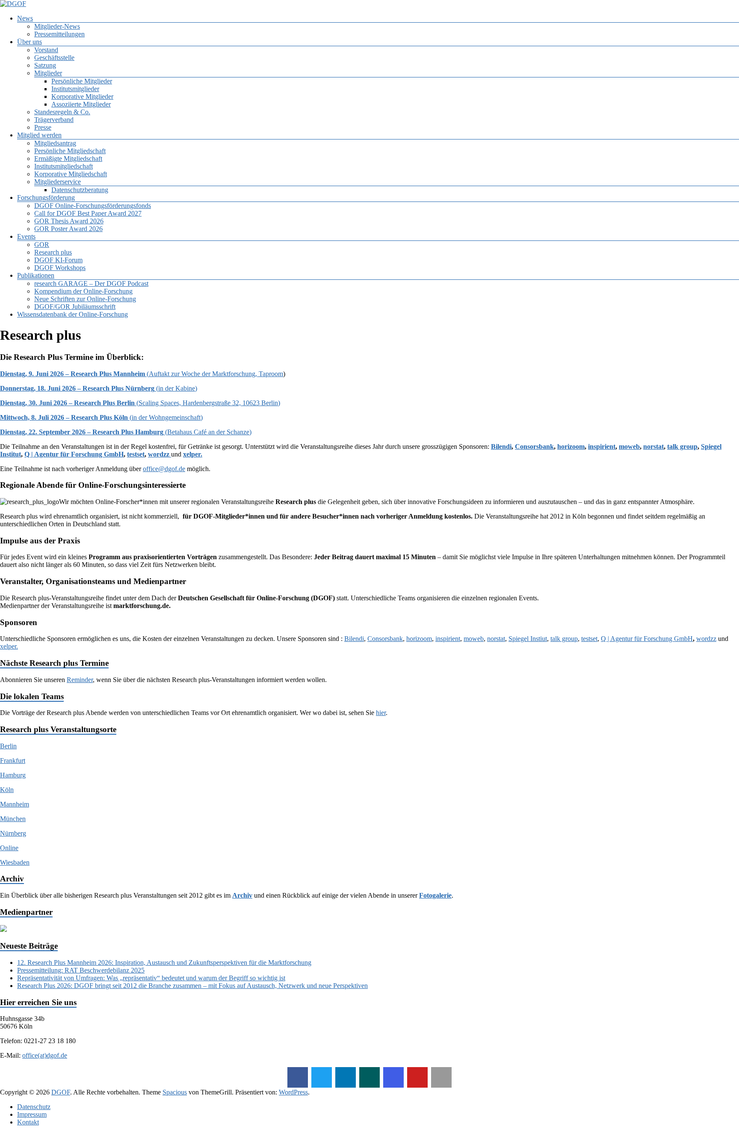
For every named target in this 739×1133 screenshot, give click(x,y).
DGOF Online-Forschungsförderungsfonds (92, 205)
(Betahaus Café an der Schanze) (125, 432)
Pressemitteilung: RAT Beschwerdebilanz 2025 (81, 970)
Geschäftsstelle (54, 57)
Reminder (80, 679)
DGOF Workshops (60, 267)
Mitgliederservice (57, 181)
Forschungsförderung (46, 197)
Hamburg (13, 775)
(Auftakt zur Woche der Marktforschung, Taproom (141, 373)
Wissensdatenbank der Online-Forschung (72, 314)
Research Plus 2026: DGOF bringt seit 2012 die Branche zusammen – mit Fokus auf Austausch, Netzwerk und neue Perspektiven (192, 985)
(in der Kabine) (98, 388)
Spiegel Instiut (527, 638)
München (13, 818)
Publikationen (35, 275)
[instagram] (393, 1077)
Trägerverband (54, 119)
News (25, 18)
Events (26, 236)
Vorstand (46, 49)
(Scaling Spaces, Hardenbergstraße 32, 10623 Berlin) (140, 402)
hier (381, 712)
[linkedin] (345, 1077)
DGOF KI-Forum (58, 260)
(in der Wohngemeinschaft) (101, 417)
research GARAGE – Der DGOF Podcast (91, 283)
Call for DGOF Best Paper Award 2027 (88, 213)
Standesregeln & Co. (62, 112)
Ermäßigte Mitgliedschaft (68, 158)
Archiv (242, 895)
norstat (653, 446)
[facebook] (297, 1077)
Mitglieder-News (57, 26)
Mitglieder (48, 73)
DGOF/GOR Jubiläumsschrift (74, 306)
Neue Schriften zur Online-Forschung (85, 299)
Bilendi (501, 446)
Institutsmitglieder (75, 88)
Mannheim (14, 804)
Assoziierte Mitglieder (81, 104)
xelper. (192, 454)
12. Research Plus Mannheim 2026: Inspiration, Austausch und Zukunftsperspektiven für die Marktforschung (164, 962)
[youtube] (417, 1077)
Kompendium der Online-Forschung (83, 291)
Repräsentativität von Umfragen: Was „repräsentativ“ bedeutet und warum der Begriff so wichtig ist (151, 978)
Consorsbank (534, 446)
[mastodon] (441, 1077)
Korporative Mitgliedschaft (70, 174)
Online (9, 847)
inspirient (601, 446)
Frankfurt (12, 760)
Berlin (8, 746)
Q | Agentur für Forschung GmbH (74, 454)
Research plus (53, 252)
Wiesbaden (15, 862)
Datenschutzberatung (79, 189)
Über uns (29, 41)
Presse (42, 127)
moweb (629, 446)
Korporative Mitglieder (82, 96)
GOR (41, 244)
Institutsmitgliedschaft (63, 166)
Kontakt (28, 1122)
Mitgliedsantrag (55, 143)
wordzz (159, 454)
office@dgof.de (164, 468)
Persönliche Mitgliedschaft (70, 150)
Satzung (45, 65)
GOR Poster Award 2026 (68, 228)
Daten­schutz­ (33, 1106)
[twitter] (321, 1077)
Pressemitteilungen (59, 34)
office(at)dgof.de (44, 1055)
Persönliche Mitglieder (81, 81)
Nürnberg (13, 833)
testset (136, 454)
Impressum (32, 1114)
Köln (7, 789)
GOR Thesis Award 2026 (68, 221)
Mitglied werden (39, 135)
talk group (682, 446)
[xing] (369, 1077)
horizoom (571, 446)
